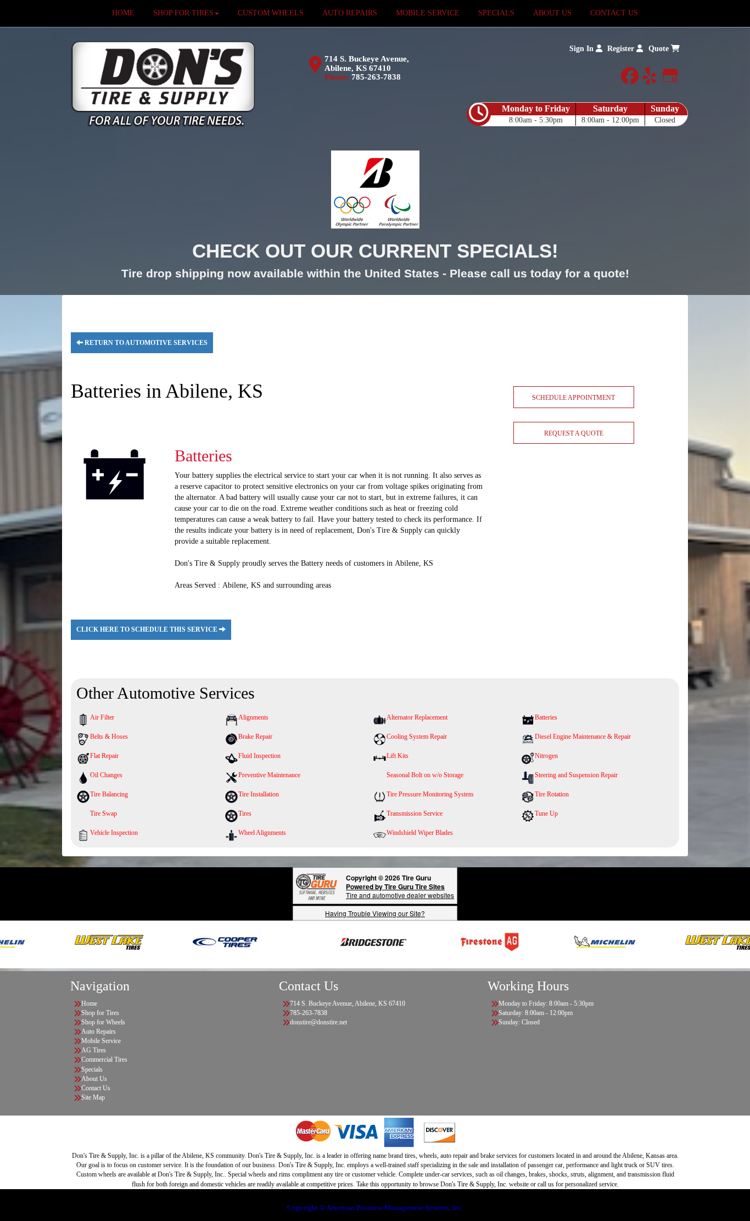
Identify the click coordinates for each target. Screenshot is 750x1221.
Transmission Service (415, 813)
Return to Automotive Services (145, 343)
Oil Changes (106, 775)
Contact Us (95, 1088)
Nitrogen (546, 756)
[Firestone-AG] (461, 941)
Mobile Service (101, 1041)
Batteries (546, 717)
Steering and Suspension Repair (576, 775)
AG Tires (93, 1050)
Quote (659, 48)
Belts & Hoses (109, 736)
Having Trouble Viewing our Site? (375, 913)
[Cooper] (196, 941)
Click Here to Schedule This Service (147, 629)
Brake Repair (255, 736)
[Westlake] (81, 941)
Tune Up (546, 813)
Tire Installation (258, 794)
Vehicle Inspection (114, 833)
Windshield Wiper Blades (420, 833)
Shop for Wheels (103, 1022)
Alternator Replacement (417, 717)
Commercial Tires (104, 1059)
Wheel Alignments (262, 833)
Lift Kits (397, 756)
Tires (244, 813)
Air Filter (102, 717)
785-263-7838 (376, 77)
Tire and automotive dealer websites (400, 891)
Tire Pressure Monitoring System (430, 794)
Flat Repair (104, 756)
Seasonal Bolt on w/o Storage (425, 775)
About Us (94, 1079)
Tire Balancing (109, 794)
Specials (92, 1069)
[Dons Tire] (162, 83)
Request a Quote (573, 433)
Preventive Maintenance (269, 775)
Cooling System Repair (417, 736)
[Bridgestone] (345, 941)
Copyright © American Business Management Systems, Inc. (375, 1207)
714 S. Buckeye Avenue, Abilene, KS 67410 (366, 63)
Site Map (93, 1097)
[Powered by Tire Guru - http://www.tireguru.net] (316, 885)
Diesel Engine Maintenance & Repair (583, 736)
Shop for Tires (100, 1013)
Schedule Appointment (573, 398)
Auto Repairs (98, 1031)
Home (89, 1003)
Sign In (582, 48)
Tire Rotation (552, 794)
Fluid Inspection (259, 756)
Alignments (253, 717)
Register (621, 48)
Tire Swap (103, 813)
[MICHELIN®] (576, 941)
